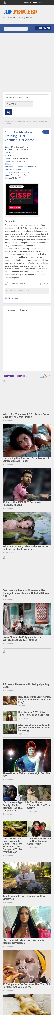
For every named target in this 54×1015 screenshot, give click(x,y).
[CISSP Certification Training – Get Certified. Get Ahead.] (22, 199)
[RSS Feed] (5, 2)
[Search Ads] (8, 112)
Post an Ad (43, 28)
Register (41, 2)
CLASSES (12, 121)
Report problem (13, 298)
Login (48, 2)
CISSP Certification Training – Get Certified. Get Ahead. (20, 136)
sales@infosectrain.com (20, 172)
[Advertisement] (27, 63)
